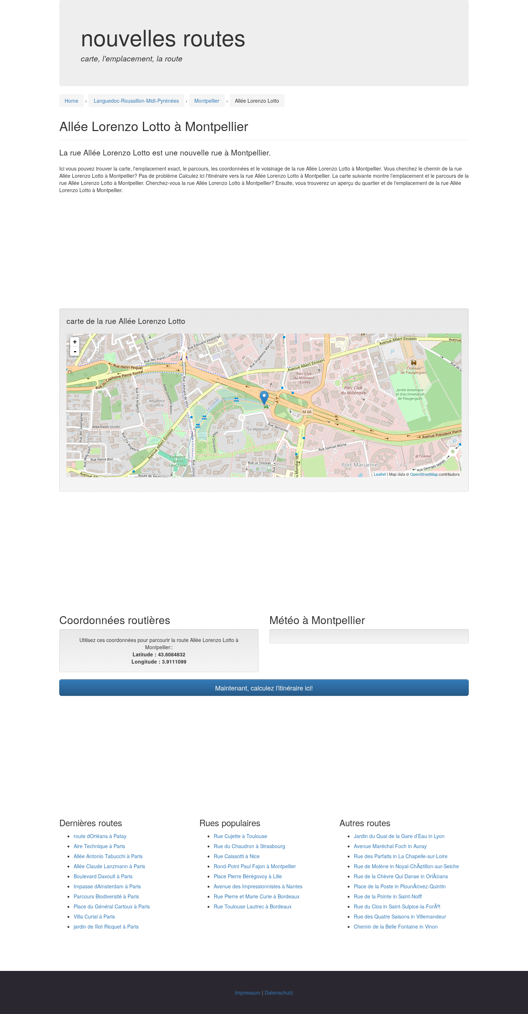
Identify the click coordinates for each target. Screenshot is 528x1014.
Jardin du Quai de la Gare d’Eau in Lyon (399, 835)
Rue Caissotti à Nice (237, 856)
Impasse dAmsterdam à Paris (107, 886)
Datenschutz (279, 992)
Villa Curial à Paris (94, 916)
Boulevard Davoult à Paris (103, 876)
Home (71, 100)
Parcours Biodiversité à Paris (106, 896)
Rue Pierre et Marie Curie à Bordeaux (257, 896)
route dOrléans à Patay (100, 835)
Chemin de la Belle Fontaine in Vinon (396, 926)
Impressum (247, 992)
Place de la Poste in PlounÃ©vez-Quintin (400, 886)
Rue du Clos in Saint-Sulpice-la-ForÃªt (397, 906)
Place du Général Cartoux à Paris (112, 906)
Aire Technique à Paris (99, 846)
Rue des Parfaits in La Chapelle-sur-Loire (401, 856)
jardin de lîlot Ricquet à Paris (106, 926)
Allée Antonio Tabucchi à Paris (108, 856)
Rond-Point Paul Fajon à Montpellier (255, 866)
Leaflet (380, 474)
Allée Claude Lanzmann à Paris (109, 866)
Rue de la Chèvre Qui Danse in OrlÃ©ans (401, 876)
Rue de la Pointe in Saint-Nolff (388, 896)
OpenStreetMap (424, 474)
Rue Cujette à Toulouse (240, 835)
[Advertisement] (264, 251)
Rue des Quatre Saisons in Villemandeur (400, 916)
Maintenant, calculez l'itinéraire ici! (264, 687)
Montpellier (206, 100)
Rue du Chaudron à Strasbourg (249, 846)
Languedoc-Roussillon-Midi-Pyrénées (136, 100)
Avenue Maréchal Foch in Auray (390, 846)
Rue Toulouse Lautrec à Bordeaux (253, 906)
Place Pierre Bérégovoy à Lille (248, 876)
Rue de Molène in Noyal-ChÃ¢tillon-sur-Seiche (406, 866)
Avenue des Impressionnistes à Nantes (258, 886)
